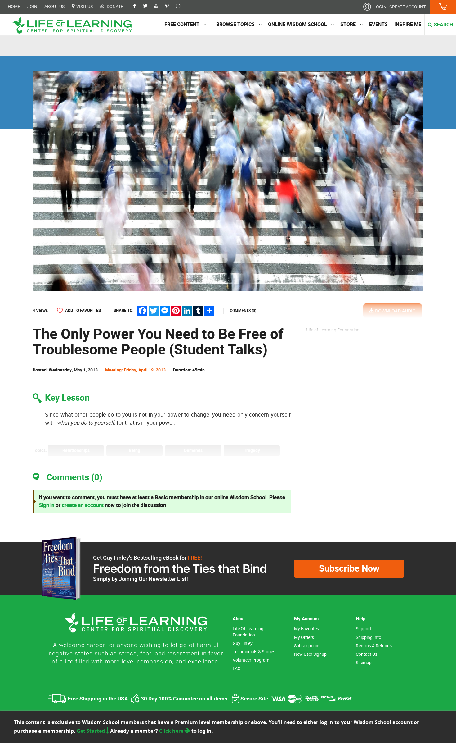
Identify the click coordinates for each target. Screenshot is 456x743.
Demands (193, 450)
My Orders (304, 637)
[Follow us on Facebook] (137, 6)
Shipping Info (368, 637)
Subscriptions (307, 646)
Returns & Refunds (374, 646)
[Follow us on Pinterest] (170, 6)
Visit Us (84, 6)
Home (14, 7)
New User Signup (310, 654)
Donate (114, 6)
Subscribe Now (349, 568)
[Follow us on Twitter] (148, 6)
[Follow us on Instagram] (181, 6)
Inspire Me (407, 24)
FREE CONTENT (181, 24)
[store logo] (74, 25)
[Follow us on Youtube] (159, 6)
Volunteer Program (251, 660)
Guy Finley (243, 643)
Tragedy (252, 450)
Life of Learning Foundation (248, 632)
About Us (54, 7)
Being (134, 450)
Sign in (46, 505)
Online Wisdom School (297, 24)
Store (348, 24)
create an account (83, 505)
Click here (172, 730)
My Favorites (306, 629)
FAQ (237, 669)
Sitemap (364, 663)
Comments (243, 310)
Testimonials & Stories (254, 652)
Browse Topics (235, 24)
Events (378, 24)
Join (32, 7)
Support (363, 629)
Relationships (76, 450)
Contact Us (366, 654)
